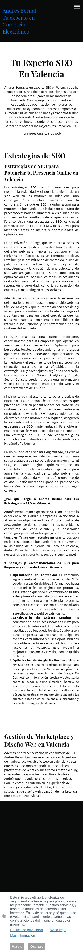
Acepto (17, 946)
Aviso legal (58, 930)
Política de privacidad (26, 930)
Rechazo (36, 946)
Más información (22, 935)
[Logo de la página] (22, 37)
